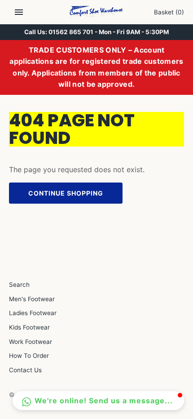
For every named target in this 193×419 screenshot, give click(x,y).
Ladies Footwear (33, 312)
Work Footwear (30, 341)
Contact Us (25, 370)
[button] (98, 400)
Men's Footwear (32, 299)
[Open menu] (19, 12)
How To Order (29, 355)
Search (19, 284)
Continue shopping (65, 193)
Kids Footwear (29, 327)
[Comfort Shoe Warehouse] (97, 12)
